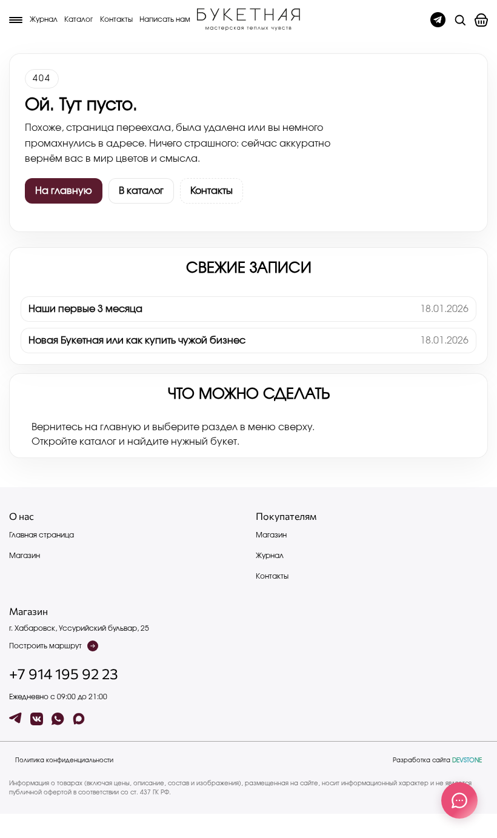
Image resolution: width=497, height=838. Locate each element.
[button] (481, 20)
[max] (79, 719)
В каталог (141, 191)
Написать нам (164, 19)
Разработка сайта (437, 760)
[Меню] (15, 20)
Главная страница (41, 535)
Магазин (24, 555)
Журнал (44, 19)
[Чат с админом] (437, 19)
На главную (63, 191)
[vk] (36, 719)
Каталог (78, 19)
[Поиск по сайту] (460, 20)
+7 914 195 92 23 (63, 674)
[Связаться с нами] (459, 800)
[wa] (58, 719)
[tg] (15, 719)
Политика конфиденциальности (64, 760)
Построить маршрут (45, 646)
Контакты (116, 19)
